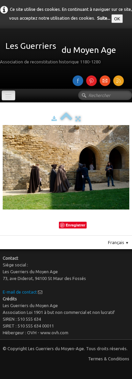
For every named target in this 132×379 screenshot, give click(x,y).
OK (117, 18)
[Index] (66, 118)
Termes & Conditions (108, 358)
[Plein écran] (78, 118)
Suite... (103, 18)
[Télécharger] (54, 118)
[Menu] (8, 95)
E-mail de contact (20, 292)
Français (118, 242)
